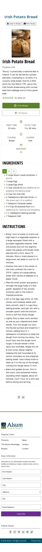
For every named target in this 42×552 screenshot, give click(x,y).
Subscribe (21, 514)
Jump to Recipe (15, 24)
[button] (3, 97)
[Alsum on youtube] (27, 532)
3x (14, 171)
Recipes (4, 448)
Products (5, 440)
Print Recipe (30, 24)
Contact (25, 448)
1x (5, 171)
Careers (25, 444)
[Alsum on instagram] (14, 532)
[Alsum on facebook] (10, 532)
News (24, 440)
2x (9, 171)
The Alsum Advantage (10, 444)
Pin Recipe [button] (22, 113)
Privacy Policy (36, 541)
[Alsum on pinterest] (19, 532)
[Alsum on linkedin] (23, 532)
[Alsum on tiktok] (31, 532)
